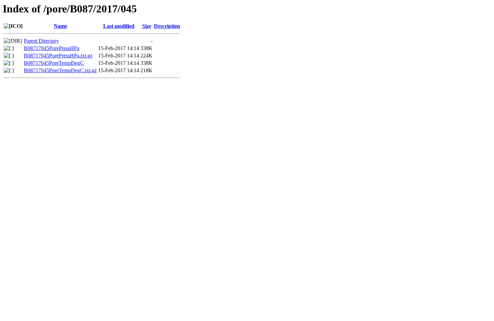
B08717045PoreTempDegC (54, 63)
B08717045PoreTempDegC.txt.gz (60, 70)
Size (146, 26)
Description (167, 26)
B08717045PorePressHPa (51, 48)
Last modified (118, 26)
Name (60, 26)
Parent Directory (41, 41)
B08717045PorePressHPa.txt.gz (58, 55)
